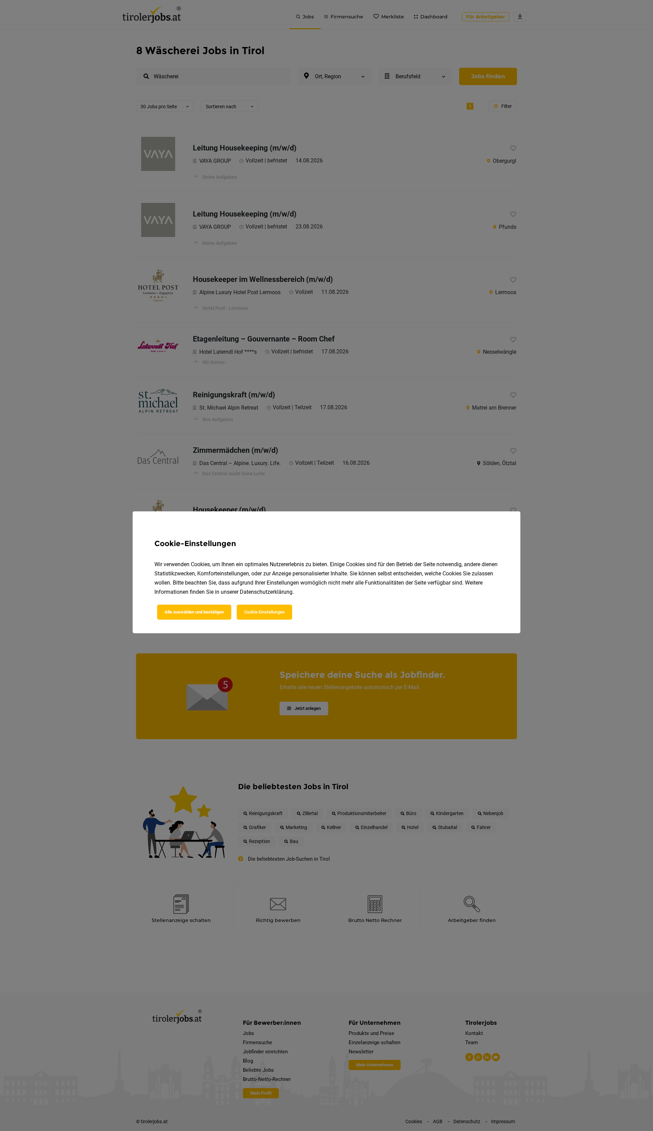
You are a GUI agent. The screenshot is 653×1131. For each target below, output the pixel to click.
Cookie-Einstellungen (264, 612)
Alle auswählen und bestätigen (194, 612)
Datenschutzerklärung (266, 592)
